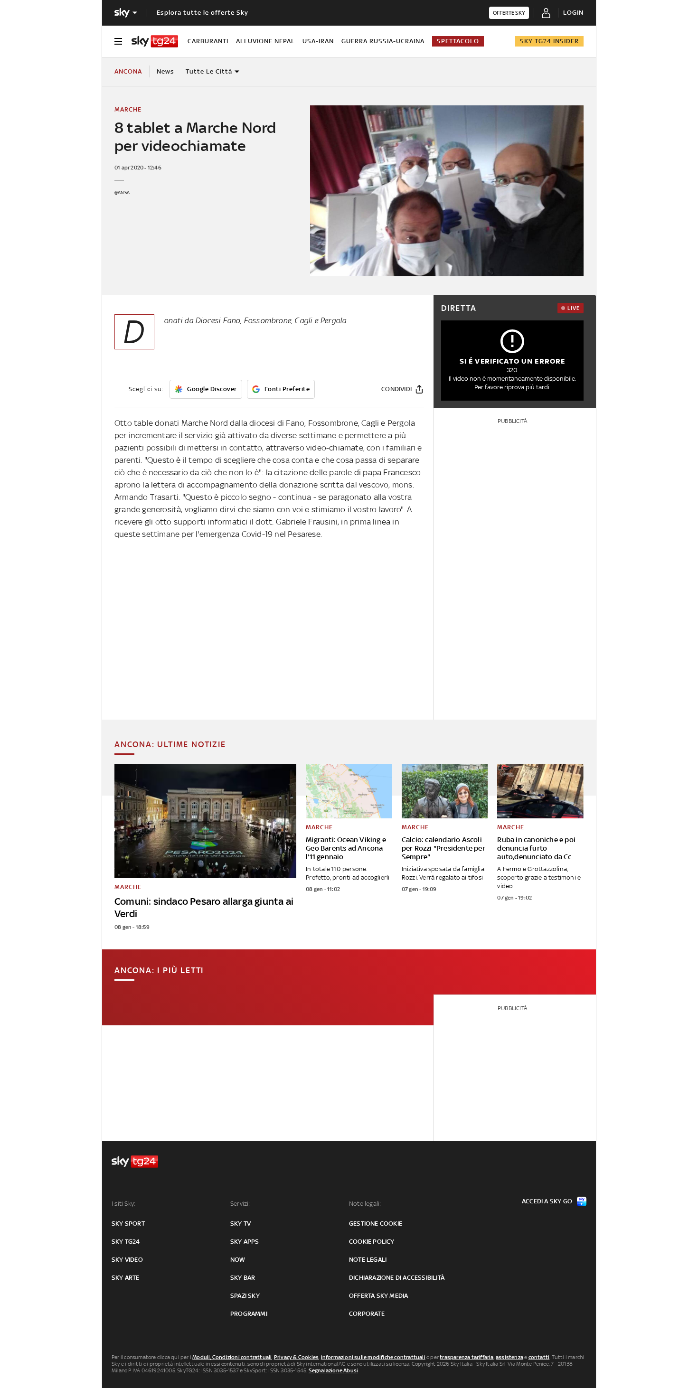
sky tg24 (126, 1241)
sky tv (240, 1223)
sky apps (244, 1241)
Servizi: (240, 1203)
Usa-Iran (318, 41)
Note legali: (365, 1203)
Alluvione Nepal (265, 41)
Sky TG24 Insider (549, 41)
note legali (368, 1259)
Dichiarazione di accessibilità (396, 1277)
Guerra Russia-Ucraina (382, 41)
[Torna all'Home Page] (155, 41)
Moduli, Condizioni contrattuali (232, 1357)
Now (237, 1259)
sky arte (126, 1277)
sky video (127, 1259)
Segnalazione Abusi (333, 1370)
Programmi (248, 1313)
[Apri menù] (118, 41)
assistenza (509, 1357)
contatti (539, 1357)
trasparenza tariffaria (466, 1357)
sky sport (128, 1223)
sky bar (242, 1277)
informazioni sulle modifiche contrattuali (373, 1357)
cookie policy (372, 1241)
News (165, 71)
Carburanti (208, 41)
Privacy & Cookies (296, 1357)
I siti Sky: (123, 1203)
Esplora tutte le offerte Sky (202, 12)
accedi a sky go (547, 1201)
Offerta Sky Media (378, 1295)
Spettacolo (458, 41)
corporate (367, 1313)
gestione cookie (375, 1223)
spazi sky (245, 1295)
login (573, 12)
